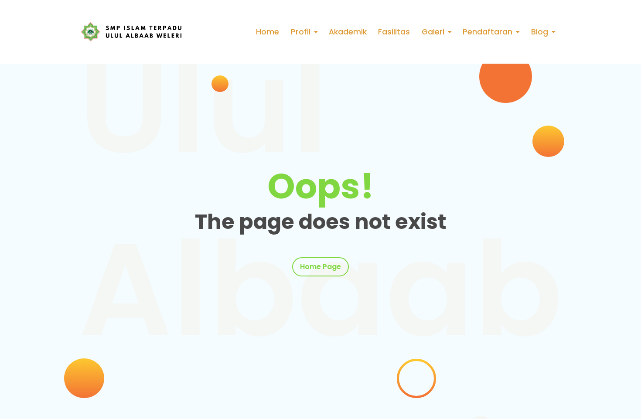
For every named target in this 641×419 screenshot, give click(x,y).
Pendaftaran (487, 32)
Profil (300, 32)
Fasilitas (394, 32)
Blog (539, 32)
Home (267, 32)
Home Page (320, 267)
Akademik (348, 32)
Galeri (433, 32)
